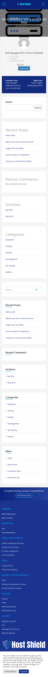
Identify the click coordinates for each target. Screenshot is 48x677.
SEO (3, 529)
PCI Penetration (8, 555)
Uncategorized (11, 259)
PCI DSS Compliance (10, 551)
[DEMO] (24, 43)
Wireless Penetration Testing (14, 584)
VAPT (4, 580)
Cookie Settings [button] (10, 671)
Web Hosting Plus (9, 607)
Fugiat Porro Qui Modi (14, 148)
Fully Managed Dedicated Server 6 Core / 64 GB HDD (13, 85)
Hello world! (10, 135)
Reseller (9, 252)
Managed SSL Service (10, 629)
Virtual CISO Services (10, 547)
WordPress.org (13, 477)
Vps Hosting (10, 265)
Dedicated (10, 240)
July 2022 (9, 210)
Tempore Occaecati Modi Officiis (19, 161)
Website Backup (8, 633)
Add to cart (24, 68)
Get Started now (24, 495)
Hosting (9, 246)
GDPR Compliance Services (13, 543)
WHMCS (9, 272)
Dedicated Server (9, 610)
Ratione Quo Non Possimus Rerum (20, 142)
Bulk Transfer (7, 518)
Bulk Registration (9, 514)
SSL (3, 625)
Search (9, 102)
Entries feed (12, 464)
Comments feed (13, 471)
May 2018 (9, 216)
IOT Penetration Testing (11, 588)
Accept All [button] (23, 671)
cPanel (4, 599)
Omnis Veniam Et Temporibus (17, 155)
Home (9, 26)
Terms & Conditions (10, 569)
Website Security (9, 621)
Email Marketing (8, 532)
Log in (9, 458)
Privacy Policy (7, 566)
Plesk (4, 603)
